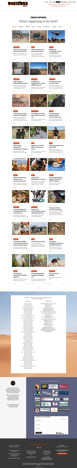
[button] (63, 26)
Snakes (15, 431)
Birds (33, 143)
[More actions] (27, 45)
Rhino (33, 26)
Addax (51, 367)
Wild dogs (21, 26)
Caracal (39, 26)
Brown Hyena (52, 79)
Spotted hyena (46, 26)
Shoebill (15, 271)
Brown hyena (52, 271)
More (53, 26)
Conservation (16, 47)
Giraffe (51, 239)
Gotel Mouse (16, 207)
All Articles (14, 26)
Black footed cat (35, 111)
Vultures (51, 47)
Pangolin (15, 111)
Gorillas (51, 111)
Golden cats (34, 271)
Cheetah (15, 175)
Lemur (33, 175)
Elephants (28, 26)
